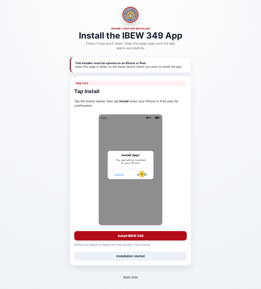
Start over (130, 277)
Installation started (130, 256)
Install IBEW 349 (130, 236)
